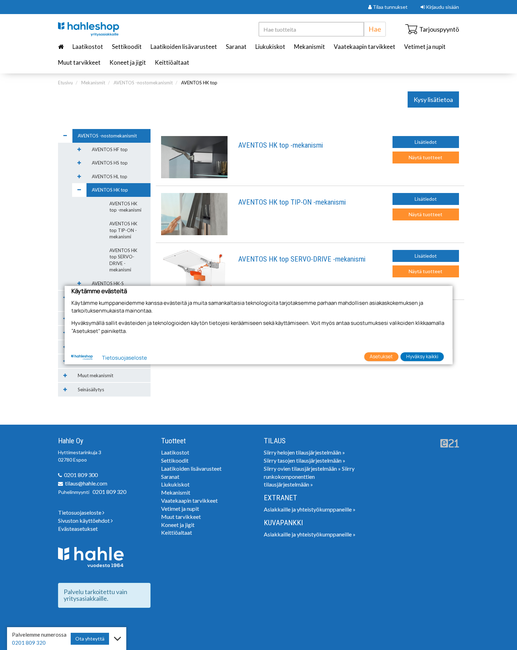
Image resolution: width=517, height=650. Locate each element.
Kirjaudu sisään (442, 7)
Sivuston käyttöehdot (84, 520)
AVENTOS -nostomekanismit (143, 82)
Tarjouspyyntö (439, 29)
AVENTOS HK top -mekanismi (280, 145)
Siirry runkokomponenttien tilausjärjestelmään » (309, 476)
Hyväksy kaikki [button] (422, 356)
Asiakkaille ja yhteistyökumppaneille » (310, 509)
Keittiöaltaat (172, 62)
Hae (375, 29)
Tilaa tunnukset (390, 7)
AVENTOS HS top (110, 163)
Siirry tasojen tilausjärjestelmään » (304, 460)
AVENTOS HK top (199, 82)
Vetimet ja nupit (425, 46)
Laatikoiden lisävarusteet (184, 46)
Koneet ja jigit (127, 62)
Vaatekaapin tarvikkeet (364, 46)
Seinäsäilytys (91, 389)
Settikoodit (127, 46)
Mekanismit (309, 46)
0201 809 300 (81, 474)
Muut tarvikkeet (79, 62)
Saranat (236, 46)
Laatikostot (87, 46)
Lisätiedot (426, 142)
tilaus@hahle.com (86, 483)
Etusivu (65, 82)
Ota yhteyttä (89, 639)
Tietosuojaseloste (80, 512)
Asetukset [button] (381, 356)
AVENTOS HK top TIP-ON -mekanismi (292, 202)
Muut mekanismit (95, 375)
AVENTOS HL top (109, 176)
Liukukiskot (270, 46)
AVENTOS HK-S (108, 283)
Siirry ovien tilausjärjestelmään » (302, 468)
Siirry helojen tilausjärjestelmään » (304, 452)
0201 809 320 (109, 491)
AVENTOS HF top (110, 149)
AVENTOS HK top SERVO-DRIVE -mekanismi (301, 259)
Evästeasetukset (78, 528)
